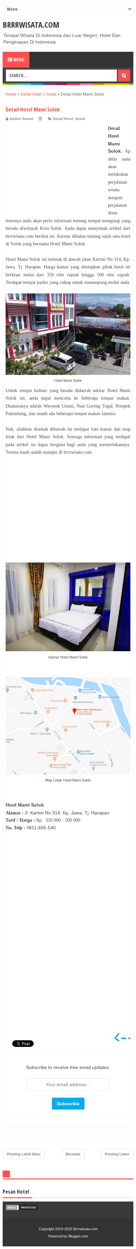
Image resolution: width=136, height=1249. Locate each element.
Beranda (73, 1154)
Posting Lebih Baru (24, 1154)
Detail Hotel (63, 119)
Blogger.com (78, 1236)
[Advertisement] (55, 166)
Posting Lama (117, 1154)
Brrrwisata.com (31, 24)
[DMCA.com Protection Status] (21, 1209)
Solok (80, 119)
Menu (18, 59)
